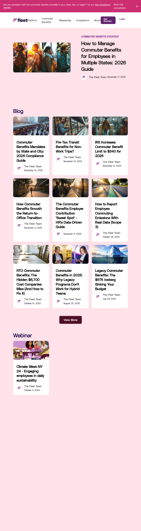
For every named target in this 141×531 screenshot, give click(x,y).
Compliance (82, 20)
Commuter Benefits (47, 20)
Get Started (108, 20)
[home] (20, 20)
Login (122, 19)
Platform (32, 20)
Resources (65, 20)
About (97, 20)
